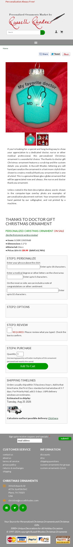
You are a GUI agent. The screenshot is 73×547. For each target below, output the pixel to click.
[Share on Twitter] (54, 55)
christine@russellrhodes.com (23, 500)
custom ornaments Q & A (53, 468)
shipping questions (49, 461)
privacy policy (9, 464)
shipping (7, 471)
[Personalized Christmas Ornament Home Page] (36, 21)
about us (7, 458)
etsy (42, 458)
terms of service (11, 461)
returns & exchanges (13, 468)
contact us (8, 454)
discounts (45, 454)
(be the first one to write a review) (22, 235)
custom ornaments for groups (55, 464)
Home (5, 48)
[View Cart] (62, 32)
